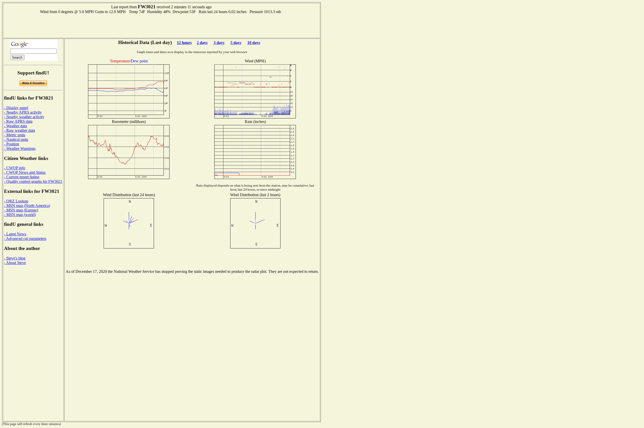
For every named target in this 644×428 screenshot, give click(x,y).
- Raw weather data (19, 130)
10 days (253, 42)
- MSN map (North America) (27, 205)
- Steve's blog (14, 258)
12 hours (184, 42)
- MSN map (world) (20, 214)
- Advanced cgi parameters (25, 238)
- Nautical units (16, 139)
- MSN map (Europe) (21, 210)
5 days (235, 42)
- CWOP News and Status (25, 172)
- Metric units (14, 135)
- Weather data (15, 126)
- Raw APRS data (18, 121)
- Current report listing (21, 177)
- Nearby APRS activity (23, 112)
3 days (219, 42)
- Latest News (15, 234)
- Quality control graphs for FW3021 (33, 181)
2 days (202, 42)
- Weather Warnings (19, 148)
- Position (11, 144)
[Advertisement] (161, 25)
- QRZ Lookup (16, 201)
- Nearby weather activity (24, 117)
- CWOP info (14, 168)
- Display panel (16, 108)
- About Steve (15, 263)
